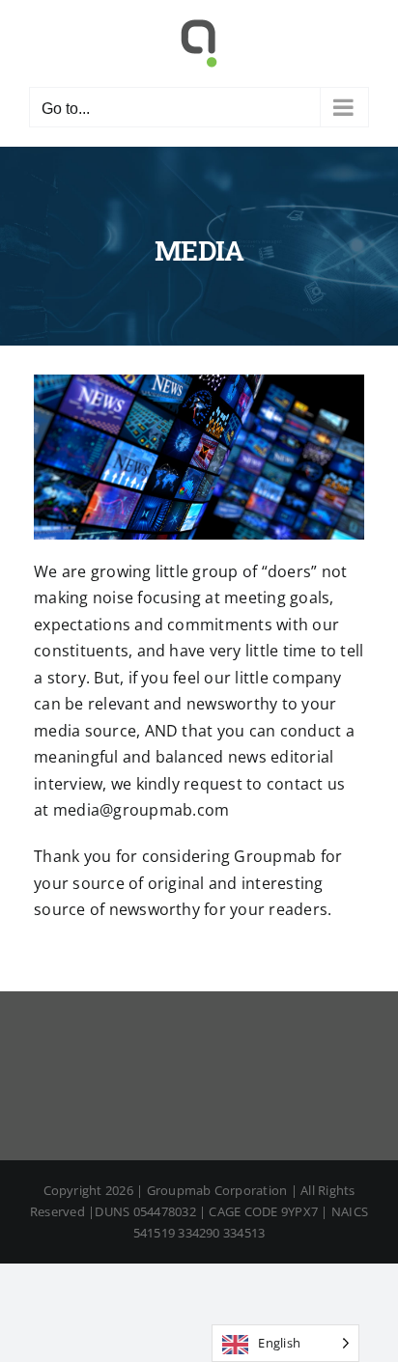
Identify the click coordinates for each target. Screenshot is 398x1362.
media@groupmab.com (141, 809)
